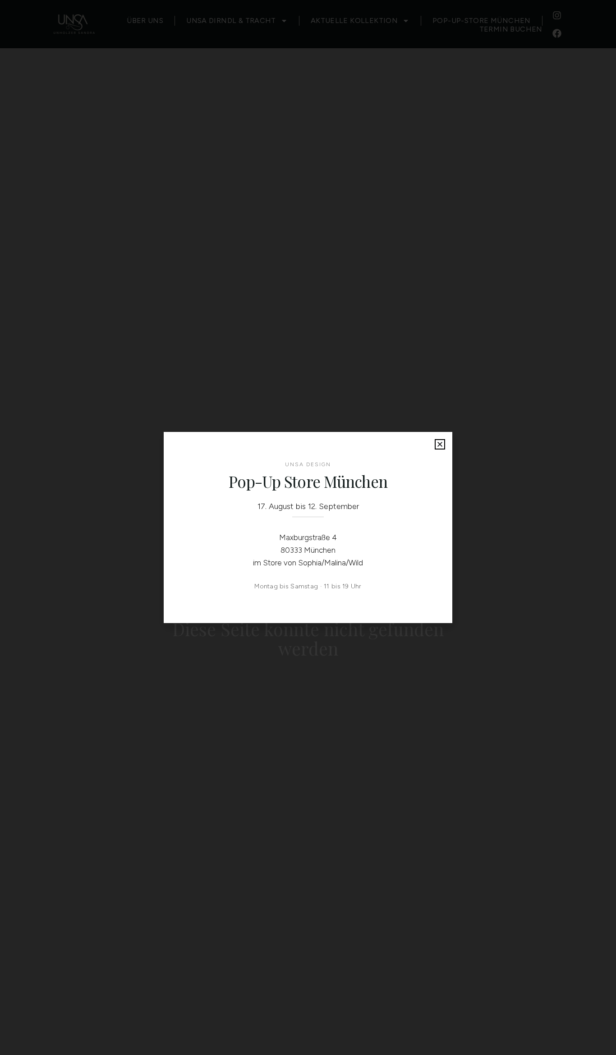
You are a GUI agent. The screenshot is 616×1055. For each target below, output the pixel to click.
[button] (440, 444)
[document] (308, 527)
